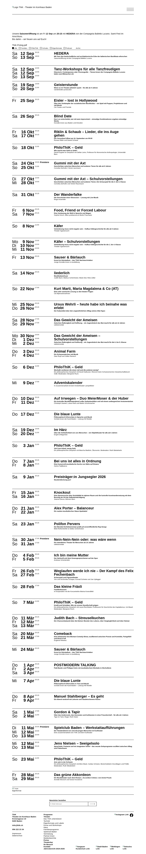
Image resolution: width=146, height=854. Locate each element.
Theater (47, 817)
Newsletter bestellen (57, 800)
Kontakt (47, 847)
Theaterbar (48, 842)
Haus (46, 827)
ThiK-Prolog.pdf (19, 45)
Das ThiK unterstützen (53, 819)
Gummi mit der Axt (70, 163)
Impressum (16, 833)
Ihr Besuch (48, 844)
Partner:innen (49, 836)
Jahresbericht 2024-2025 (54, 849)
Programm (48, 815)
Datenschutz (17, 836)
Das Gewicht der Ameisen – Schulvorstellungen (77, 337)
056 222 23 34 (18, 829)
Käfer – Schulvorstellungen (77, 242)
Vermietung (48, 834)
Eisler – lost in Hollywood (75, 100)
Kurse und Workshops (53, 825)
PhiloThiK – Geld (68, 147)
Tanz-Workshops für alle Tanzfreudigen (87, 69)
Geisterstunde (66, 85)
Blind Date (63, 116)
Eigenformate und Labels (54, 823)
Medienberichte (50, 838)
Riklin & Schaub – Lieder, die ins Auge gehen (86, 133)
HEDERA (61, 53)
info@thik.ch (17, 825)
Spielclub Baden (50, 832)
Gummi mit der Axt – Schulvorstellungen (88, 179)
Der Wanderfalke (68, 194)
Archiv (78, 48)
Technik (47, 821)
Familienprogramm (51, 829)
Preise (46, 840)
